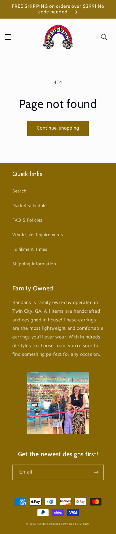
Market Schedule (29, 206)
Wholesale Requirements (37, 235)
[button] (8, 37)
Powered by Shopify (76, 524)
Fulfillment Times (29, 249)
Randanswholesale (49, 524)
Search (19, 191)
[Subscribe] (96, 472)
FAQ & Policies (27, 220)
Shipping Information (34, 264)
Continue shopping (58, 128)
